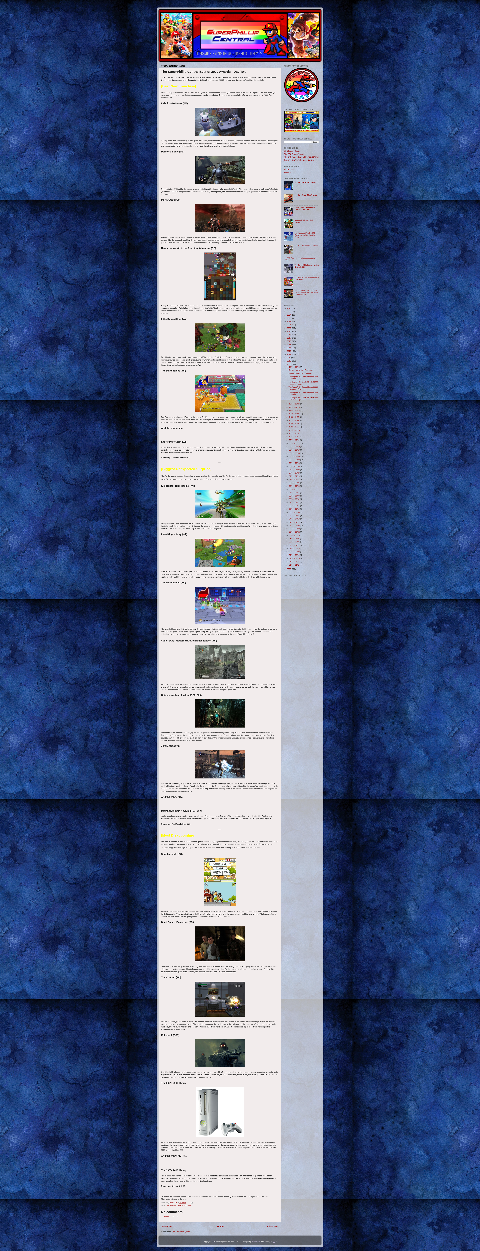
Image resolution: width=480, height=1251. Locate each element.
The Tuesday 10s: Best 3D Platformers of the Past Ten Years (305, 235)
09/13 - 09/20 (294, 447)
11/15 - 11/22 (294, 420)
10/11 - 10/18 (294, 433)
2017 (289, 338)
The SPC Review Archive (294, 154)
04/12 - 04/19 (294, 519)
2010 (289, 361)
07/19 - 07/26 (294, 473)
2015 (289, 345)
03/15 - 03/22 (294, 532)
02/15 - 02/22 (294, 545)
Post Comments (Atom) (181, 1232)
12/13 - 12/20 (294, 407)
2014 (289, 348)
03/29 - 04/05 (294, 525)
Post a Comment (171, 1217)
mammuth (256, 1242)
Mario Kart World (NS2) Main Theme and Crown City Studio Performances (306, 292)
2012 (289, 354)
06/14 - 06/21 (294, 489)
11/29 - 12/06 (294, 414)
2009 (289, 364)
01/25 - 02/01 (294, 555)
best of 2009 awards (175, 1205)
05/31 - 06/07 (294, 496)
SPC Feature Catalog (292, 151)
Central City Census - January (300, 373)
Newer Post (167, 1226)
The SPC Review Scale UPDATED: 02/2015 (301, 157)
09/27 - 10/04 (294, 440)
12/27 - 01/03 (294, 367)
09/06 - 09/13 (294, 450)
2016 (289, 341)
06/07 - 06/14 (294, 493)
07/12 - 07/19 (294, 476)
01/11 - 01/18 (294, 562)
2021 (289, 325)
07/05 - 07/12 (294, 479)
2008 (289, 569)
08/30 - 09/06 (294, 453)
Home (220, 1226)
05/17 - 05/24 (294, 502)
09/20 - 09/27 (294, 443)
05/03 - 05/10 (294, 509)
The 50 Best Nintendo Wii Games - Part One (304, 209)
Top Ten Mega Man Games (305, 182)
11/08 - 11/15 (294, 424)
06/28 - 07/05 (294, 483)
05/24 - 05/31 (294, 499)
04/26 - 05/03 (294, 512)
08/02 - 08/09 (294, 466)
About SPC (288, 172)
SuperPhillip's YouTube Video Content (299, 160)
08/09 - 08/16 (294, 463)
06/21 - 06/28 (294, 486)
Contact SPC (289, 169)
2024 (289, 315)
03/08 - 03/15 (294, 535)
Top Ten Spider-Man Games (305, 195)
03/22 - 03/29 (294, 529)
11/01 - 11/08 (294, 427)
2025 (289, 312)
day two (187, 1205)
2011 (289, 358)
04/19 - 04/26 (294, 516)
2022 (289, 321)
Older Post (273, 1226)
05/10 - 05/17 (294, 506)
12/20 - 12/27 (294, 404)
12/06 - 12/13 (294, 410)
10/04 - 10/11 (294, 437)
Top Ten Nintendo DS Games (306, 246)
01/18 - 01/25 (294, 558)
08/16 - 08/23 (294, 460)
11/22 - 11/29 (294, 417)
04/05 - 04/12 (294, 522)
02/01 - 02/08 (294, 552)
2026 (289, 308)
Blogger (273, 1242)
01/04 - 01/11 (294, 565)
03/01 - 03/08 (294, 539)
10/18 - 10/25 (294, 430)
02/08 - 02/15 (294, 548)
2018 (289, 335)
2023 (289, 318)
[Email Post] (191, 1203)
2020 (289, 328)
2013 (289, 351)
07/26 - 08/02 (294, 470)
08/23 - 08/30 (294, 456)
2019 (289, 331)
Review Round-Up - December (300, 370)
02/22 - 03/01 (294, 542)
